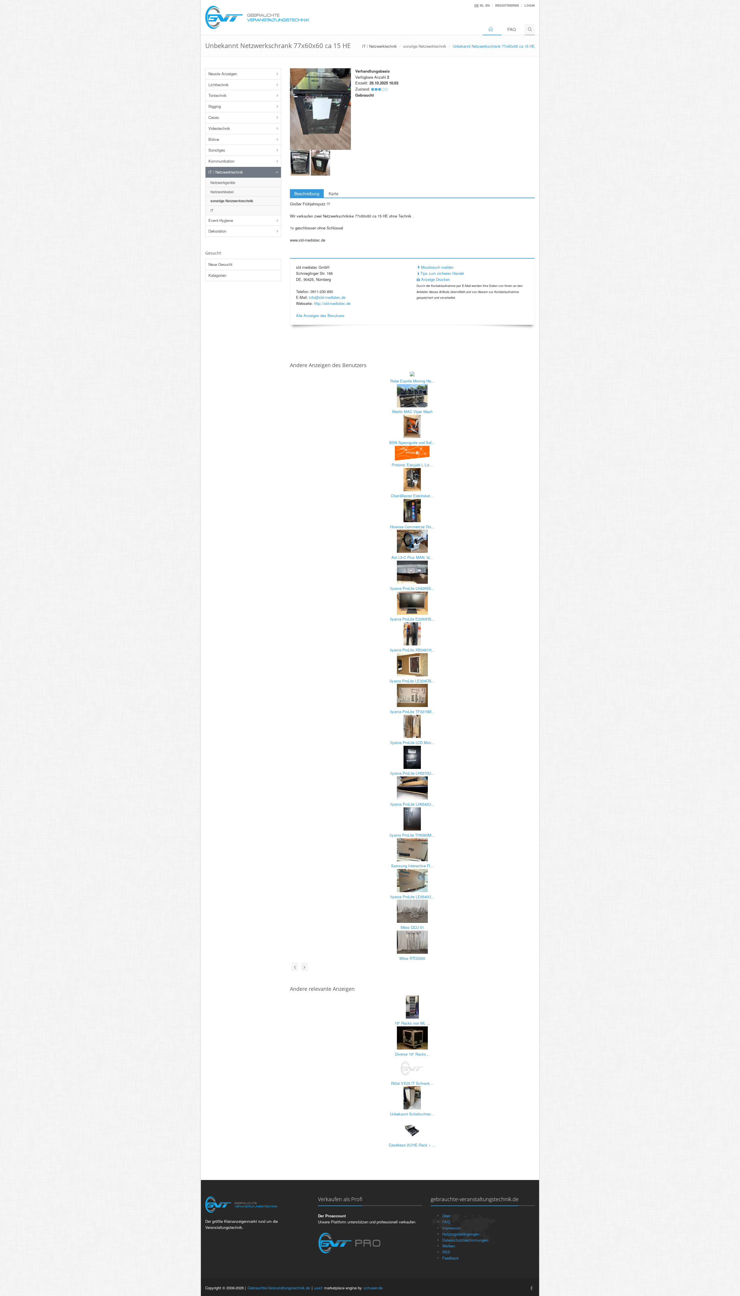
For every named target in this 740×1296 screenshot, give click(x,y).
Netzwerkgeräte (222, 182)
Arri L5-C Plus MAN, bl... (412, 557)
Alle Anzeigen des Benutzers (320, 315)
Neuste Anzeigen (222, 73)
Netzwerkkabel (222, 191)
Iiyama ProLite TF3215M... (412, 711)
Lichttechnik (218, 84)
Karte (333, 193)
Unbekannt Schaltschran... (412, 1114)
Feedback (450, 1258)
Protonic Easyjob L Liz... (412, 464)
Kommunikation (221, 161)
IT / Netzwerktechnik (225, 172)
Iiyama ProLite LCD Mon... (412, 742)
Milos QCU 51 (412, 927)
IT (211, 210)
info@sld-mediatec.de (327, 297)
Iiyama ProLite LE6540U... (412, 896)
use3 (318, 1288)
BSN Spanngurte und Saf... (412, 442)
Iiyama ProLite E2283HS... (412, 619)
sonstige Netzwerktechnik (424, 46)
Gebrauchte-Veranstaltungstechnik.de (278, 1288)
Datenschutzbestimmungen (465, 1240)
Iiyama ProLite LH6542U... (412, 804)
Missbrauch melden (437, 267)
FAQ (511, 29)
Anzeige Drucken (435, 279)
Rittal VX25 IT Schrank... (412, 1083)
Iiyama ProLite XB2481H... (412, 650)
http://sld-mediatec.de (332, 303)
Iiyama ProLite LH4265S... (412, 588)
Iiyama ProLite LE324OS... (412, 681)
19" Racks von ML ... (412, 1023)
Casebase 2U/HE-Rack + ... (412, 1145)
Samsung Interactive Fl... (412, 865)
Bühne (213, 139)
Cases (213, 117)
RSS (446, 1252)
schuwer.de (373, 1288)
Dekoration (217, 231)
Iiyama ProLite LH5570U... (412, 773)
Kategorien (217, 275)
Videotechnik (219, 128)
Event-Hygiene (220, 220)
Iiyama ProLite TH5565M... (412, 835)
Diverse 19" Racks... (412, 1054)
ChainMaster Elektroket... (412, 495)
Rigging (214, 106)
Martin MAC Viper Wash (412, 411)
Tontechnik (217, 95)
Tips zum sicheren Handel (441, 273)
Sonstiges (216, 150)
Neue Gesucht (220, 264)
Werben (448, 1246)
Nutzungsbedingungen (460, 1234)
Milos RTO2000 (412, 958)
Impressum (451, 1228)
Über (446, 1215)
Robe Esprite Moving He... (412, 381)
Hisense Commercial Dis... (412, 526)
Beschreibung (306, 193)
